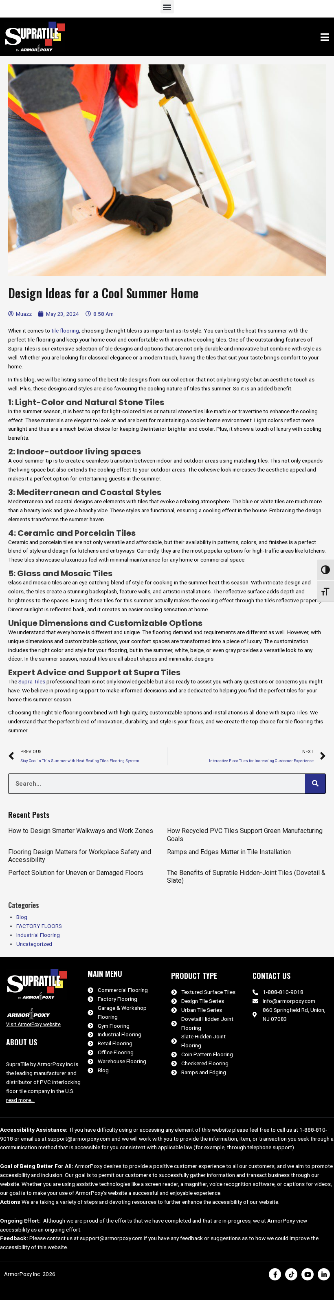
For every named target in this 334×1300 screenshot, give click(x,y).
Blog (21, 917)
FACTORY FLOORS (39, 926)
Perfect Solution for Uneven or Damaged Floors (75, 873)
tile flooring (65, 330)
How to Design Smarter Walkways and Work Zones (80, 831)
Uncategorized (34, 944)
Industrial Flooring (38, 935)
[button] (167, 6)
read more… (20, 1100)
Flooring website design (26, 1295)
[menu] (325, 37)
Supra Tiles (31, 681)
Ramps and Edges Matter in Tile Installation (229, 852)
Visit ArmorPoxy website (33, 1024)
